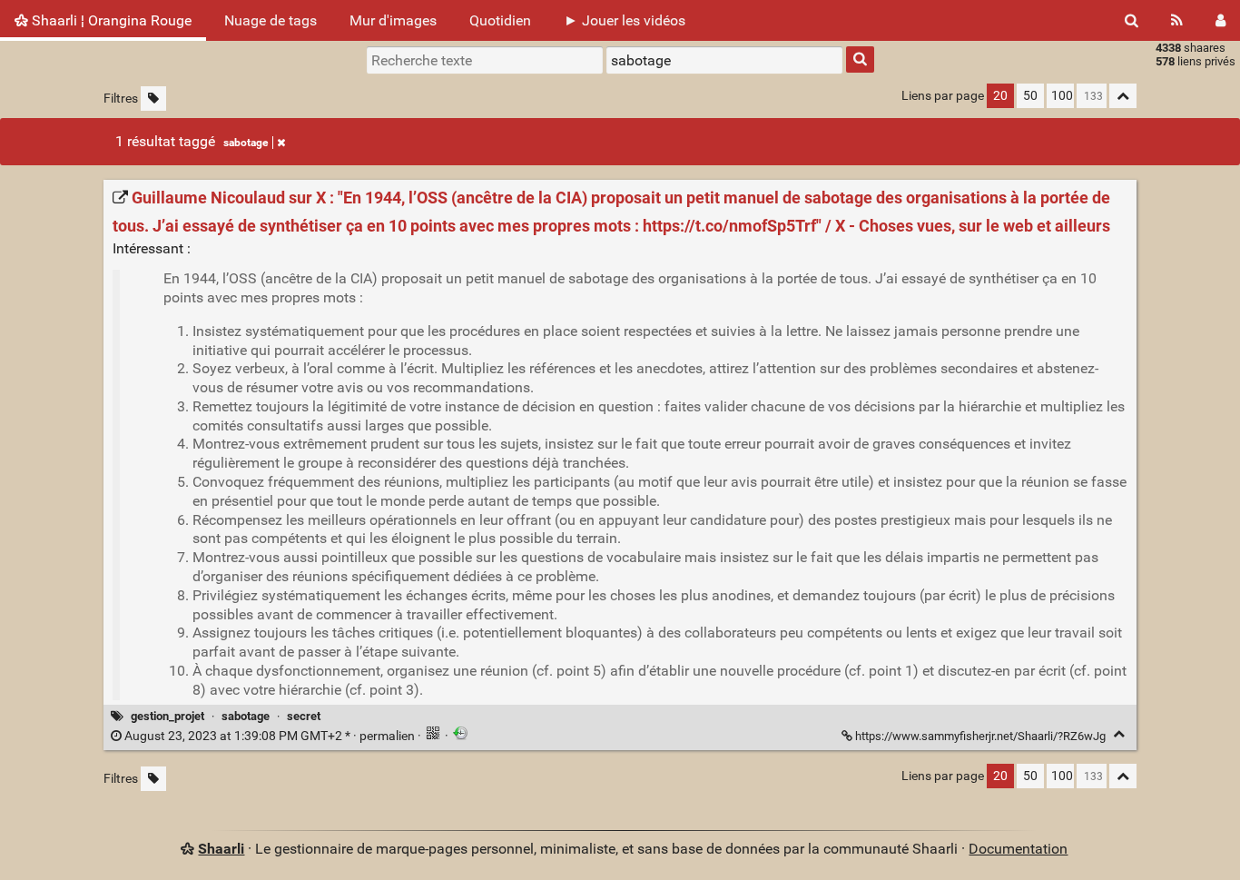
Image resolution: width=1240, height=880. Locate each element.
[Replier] (1118, 734)
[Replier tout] (1123, 96)
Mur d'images (393, 20)
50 (1030, 96)
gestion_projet (167, 716)
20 (1000, 96)
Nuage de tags (270, 20)
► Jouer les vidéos (624, 20)
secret (303, 716)
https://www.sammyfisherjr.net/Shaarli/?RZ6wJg (980, 736)
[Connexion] (1220, 20)
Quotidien (500, 20)
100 (1062, 96)
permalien (270, 736)
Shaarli (221, 848)
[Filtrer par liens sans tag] (153, 98)
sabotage (245, 142)
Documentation (1018, 848)
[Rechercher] (1131, 20)
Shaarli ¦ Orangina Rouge (110, 20)
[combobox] (724, 60)
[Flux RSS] (1176, 20)
